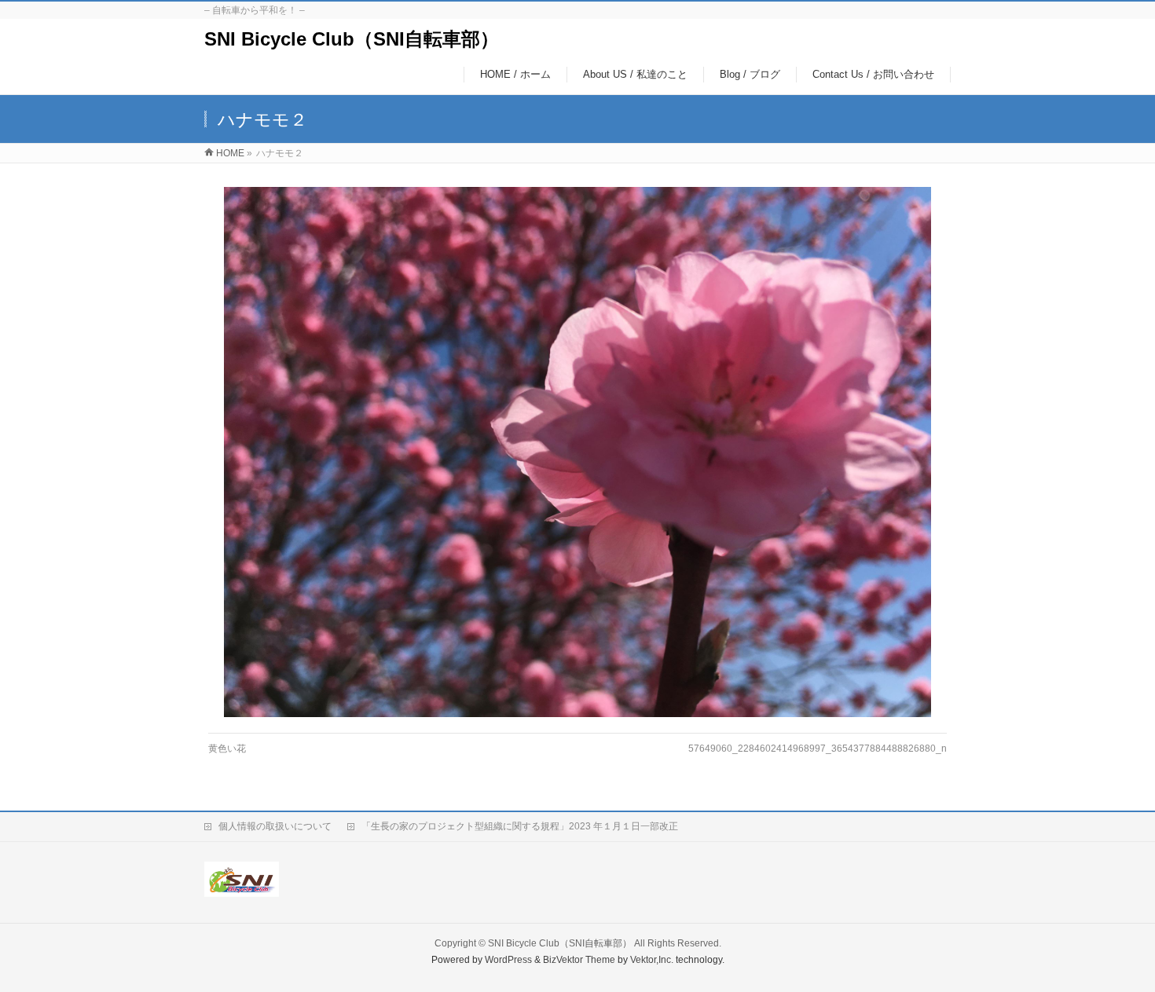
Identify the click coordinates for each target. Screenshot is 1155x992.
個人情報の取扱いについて (275, 826)
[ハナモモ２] (578, 452)
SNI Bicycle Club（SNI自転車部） (351, 38)
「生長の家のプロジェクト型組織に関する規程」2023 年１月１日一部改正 (519, 826)
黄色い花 (227, 748)
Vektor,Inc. (651, 959)
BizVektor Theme (579, 959)
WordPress (508, 959)
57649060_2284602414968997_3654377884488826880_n (817, 748)
